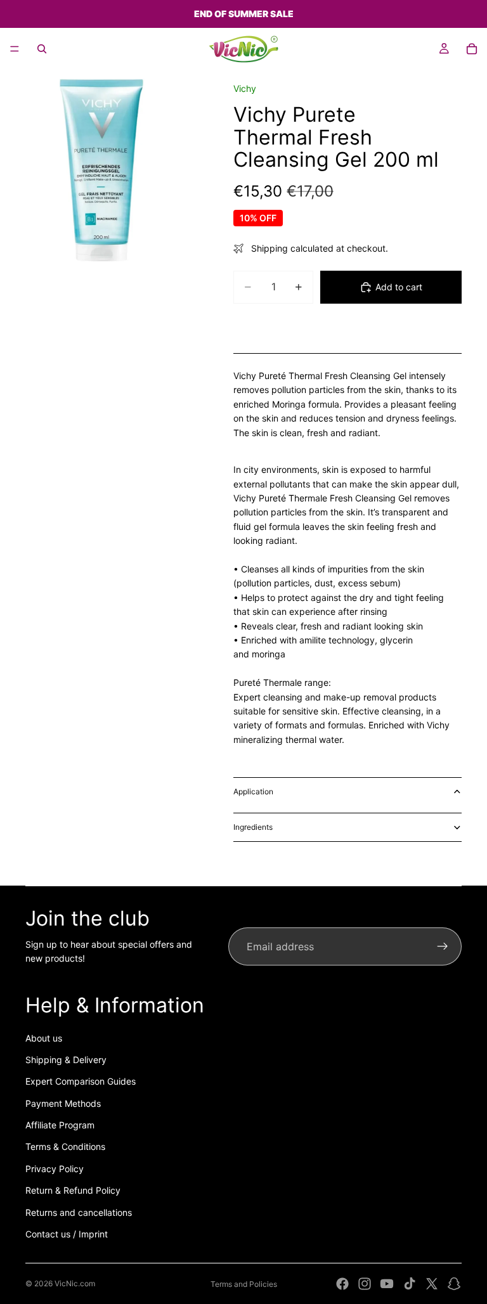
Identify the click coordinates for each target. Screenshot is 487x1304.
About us (43, 1038)
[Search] (42, 49)
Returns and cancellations (78, 1212)
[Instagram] (364, 1283)
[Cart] (472, 49)
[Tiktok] (409, 1283)
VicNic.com (75, 1283)
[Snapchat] (454, 1283)
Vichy (244, 88)
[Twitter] (431, 1283)
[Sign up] (442, 946)
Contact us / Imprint (66, 1234)
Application (253, 791)
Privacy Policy (54, 1168)
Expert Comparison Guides (80, 1081)
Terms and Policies (244, 1284)
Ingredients (253, 827)
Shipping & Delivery (66, 1059)
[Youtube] (386, 1283)
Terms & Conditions (65, 1146)
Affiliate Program (59, 1125)
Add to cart (398, 286)
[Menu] (14, 48)
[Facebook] (342, 1283)
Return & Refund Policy (72, 1190)
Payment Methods (63, 1103)
